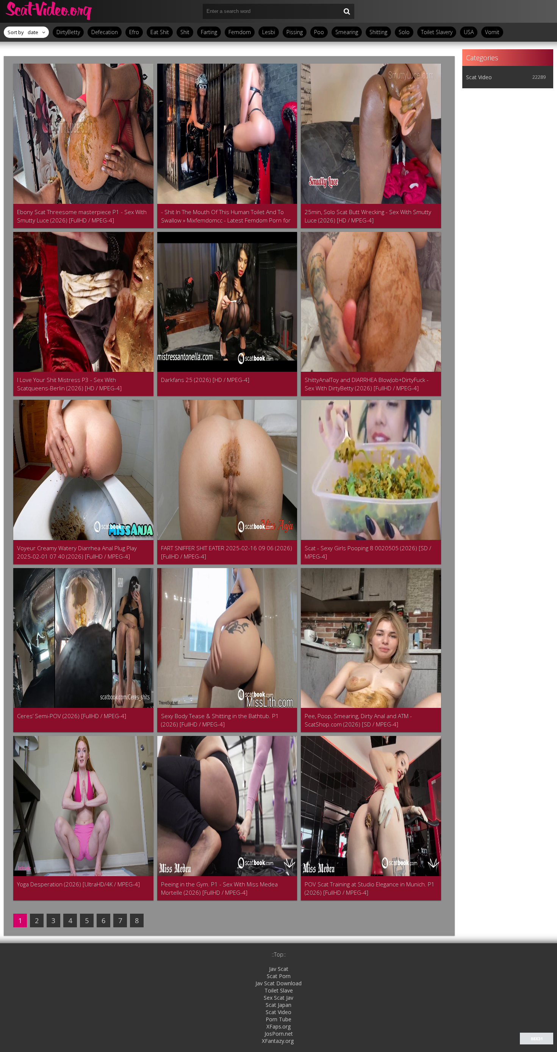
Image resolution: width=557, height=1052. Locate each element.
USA (469, 32)
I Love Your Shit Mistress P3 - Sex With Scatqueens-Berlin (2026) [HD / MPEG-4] (69, 384)
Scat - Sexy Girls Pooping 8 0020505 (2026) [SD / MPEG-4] (368, 552)
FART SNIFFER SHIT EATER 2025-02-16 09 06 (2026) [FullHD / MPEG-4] (226, 552)
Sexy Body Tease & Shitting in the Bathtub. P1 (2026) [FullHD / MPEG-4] (220, 720)
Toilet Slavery (436, 32)
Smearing (346, 32)
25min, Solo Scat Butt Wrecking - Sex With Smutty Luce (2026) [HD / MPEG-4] (368, 216)
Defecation (104, 32)
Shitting (378, 32)
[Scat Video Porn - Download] (49, 11)
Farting (209, 32)
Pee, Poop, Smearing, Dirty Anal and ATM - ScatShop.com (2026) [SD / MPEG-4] (358, 720)
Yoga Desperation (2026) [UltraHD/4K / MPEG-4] (78, 884)
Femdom (239, 32)
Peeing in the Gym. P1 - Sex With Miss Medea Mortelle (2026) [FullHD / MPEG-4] (219, 888)
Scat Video (479, 77)
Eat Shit (159, 32)
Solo (404, 32)
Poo (319, 32)
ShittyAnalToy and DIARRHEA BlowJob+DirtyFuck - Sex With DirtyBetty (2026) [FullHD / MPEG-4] (367, 384)
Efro (134, 32)
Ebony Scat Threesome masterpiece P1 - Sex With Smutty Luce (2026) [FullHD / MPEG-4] (82, 216)
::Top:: (279, 954)
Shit (184, 32)
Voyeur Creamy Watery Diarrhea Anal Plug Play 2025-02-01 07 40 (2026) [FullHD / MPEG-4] (77, 552)
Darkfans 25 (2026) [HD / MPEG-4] (205, 380)
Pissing (294, 32)
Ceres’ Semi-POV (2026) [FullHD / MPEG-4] (71, 716)
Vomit (492, 32)
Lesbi (268, 32)
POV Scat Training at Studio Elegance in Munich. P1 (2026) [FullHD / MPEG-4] (370, 888)
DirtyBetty (68, 32)
